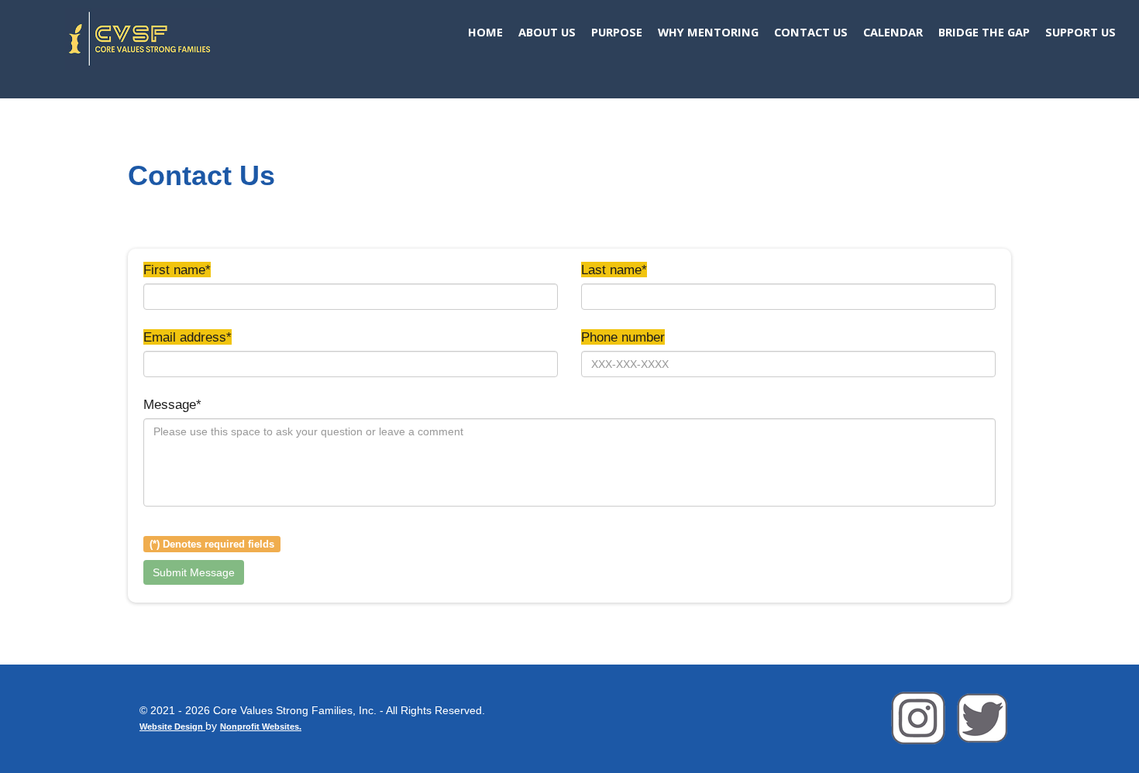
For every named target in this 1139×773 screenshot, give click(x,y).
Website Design (172, 726)
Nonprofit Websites (259, 726)
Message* (172, 404)
